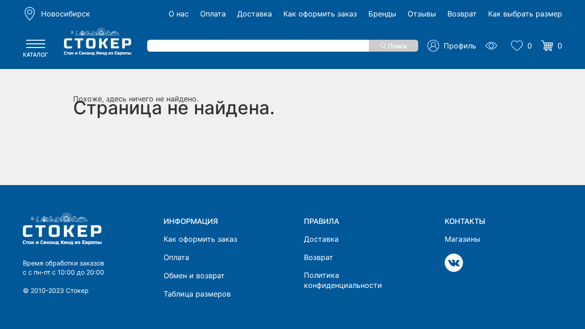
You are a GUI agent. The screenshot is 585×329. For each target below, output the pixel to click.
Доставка (254, 14)
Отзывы (422, 14)
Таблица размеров (197, 293)
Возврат (462, 14)
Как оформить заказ (320, 14)
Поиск (396, 46)
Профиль (460, 45)
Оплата (213, 14)
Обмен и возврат (194, 275)
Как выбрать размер (525, 14)
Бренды (382, 14)
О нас (179, 14)
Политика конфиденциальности (343, 280)
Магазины (462, 239)
